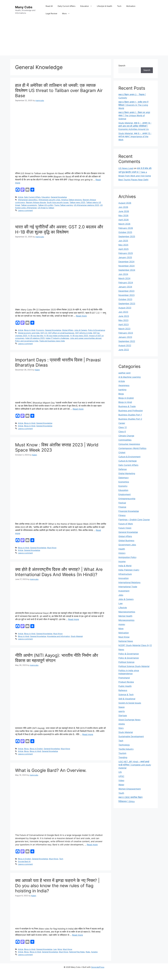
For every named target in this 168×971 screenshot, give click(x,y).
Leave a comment (25, 210)
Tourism (122, 753)
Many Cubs (23, 7)
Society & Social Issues (129, 703)
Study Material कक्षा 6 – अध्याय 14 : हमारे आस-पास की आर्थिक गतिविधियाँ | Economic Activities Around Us (134, 126)
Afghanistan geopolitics (28, 200)
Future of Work (125, 524)
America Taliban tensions (71, 200)
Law (55, 949)
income (122, 561)
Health (121, 549)
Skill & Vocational (126, 699)
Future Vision (124, 528)
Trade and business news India (52, 341)
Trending (122, 757)
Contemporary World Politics (132, 448)
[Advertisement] (84, 38)
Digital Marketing (126, 473)
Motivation (130, 6)
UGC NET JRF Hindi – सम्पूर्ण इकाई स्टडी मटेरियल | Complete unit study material (134, 764)
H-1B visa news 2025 (79, 336)
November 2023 (126, 295)
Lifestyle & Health (104, 6)
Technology (124, 745)
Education (84, 6)
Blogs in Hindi (29, 330)
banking (122, 389)
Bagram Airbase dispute (36, 202)
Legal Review (51, 13)
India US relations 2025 (35, 338)
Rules (88, 952)
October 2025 (125, 232)
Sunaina (94, 952)
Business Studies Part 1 (130, 415)
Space (121, 707)
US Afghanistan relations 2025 (86, 205)
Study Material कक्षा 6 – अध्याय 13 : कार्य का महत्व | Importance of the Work (134, 136)
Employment (124, 494)
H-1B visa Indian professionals (56, 336)
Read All (49, 6)
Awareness (123, 385)
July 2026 (123, 207)
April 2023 (123, 324)
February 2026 (125, 228)
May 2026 (123, 215)
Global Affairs (67, 330)
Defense (122, 469)
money (121, 624)
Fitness (122, 515)
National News (125, 641)
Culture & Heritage (127, 461)
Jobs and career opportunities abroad (85, 338)
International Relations (129, 582)
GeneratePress (97, 967)
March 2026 (124, 224)
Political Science (126, 662)
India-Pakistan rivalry (128, 570)
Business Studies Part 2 (130, 419)
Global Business (126, 540)
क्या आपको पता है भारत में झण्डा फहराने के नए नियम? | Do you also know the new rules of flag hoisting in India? (57, 885)
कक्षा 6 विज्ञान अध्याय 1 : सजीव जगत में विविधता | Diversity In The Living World (133, 105)
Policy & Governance (96, 330)
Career (121, 423)
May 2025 (123, 245)
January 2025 (125, 257)
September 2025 (126, 236)
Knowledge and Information (58, 636)
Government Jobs (127, 545)
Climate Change (126, 436)
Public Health (125, 686)
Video (121, 780)
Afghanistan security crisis (49, 200)
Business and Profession (130, 410)
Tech (119, 6)
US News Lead (125, 168)
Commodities (124, 440)
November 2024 (126, 266)
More (64, 13)
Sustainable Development (131, 736)
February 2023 (125, 333)
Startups (122, 715)
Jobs (120, 595)
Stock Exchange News (129, 719)
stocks (121, 724)
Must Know (51, 548)
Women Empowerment (129, 789)
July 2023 (123, 312)
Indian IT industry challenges (57, 338)
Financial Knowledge (128, 511)
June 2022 (123, 349)
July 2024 (123, 274)
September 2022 (126, 341)
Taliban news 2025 (77, 202)
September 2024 (126, 270)
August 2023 (124, 308)
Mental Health (125, 616)
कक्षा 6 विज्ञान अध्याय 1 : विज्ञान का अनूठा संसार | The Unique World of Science (134, 115)
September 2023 (126, 303)
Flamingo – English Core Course (134, 519)
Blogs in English (36, 749)
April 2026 (123, 219)
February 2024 (125, 282)
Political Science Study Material (133, 666)
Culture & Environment (129, 456)
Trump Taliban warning (63, 205)
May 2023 (123, 320)
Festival (122, 503)
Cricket (121, 452)
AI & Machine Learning (129, 377)
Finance (122, 507)
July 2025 (123, 240)
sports (121, 711)
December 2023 (126, 291)
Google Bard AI (24, 861)
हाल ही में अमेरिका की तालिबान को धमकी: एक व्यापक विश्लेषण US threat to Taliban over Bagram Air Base (59, 90)
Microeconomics (126, 620)
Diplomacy (123, 477)
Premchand (124, 678)
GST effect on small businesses (61, 333)
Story (121, 728)
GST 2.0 (43, 333)
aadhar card (124, 373)
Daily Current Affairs (66, 6)
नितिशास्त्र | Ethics (126, 801)
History (121, 553)
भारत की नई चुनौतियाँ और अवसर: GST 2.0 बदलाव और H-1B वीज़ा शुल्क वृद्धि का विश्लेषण (59, 229)
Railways (122, 690)
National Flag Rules (77, 952)
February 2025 (125, 253)
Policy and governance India (26, 341)
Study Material (77, 636)
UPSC (121, 776)
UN (120, 772)
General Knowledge (59, 197)
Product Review (126, 682)
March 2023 (124, 328)
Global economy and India (28, 333)
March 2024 (124, 278)
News (121, 649)
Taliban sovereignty (29, 205)
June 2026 (123, 211)
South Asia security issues (58, 202)
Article (20, 197)
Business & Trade (127, 406)
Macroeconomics (126, 612)
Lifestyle (122, 607)
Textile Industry (126, 749)
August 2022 (124, 345)
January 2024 (125, 287)
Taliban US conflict (45, 205)
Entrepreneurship (126, 498)
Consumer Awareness (129, 444)
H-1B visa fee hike (35, 336)
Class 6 (122, 431)
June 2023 (123, 316)
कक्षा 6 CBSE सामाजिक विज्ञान (130, 797)
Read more (81, 316)
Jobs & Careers (80, 330)
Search (121, 65)
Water (121, 784)
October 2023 (125, 299)
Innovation (123, 578)
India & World (124, 565)
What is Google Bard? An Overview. (50, 770)
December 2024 (126, 261)
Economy (40, 330)
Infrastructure (125, 574)
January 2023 (125, 337)
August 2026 (124, 203)
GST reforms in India (83, 333)
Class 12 (122, 427)
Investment (123, 591)
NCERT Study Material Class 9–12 (135, 645)
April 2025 (123, 249)
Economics (123, 482)
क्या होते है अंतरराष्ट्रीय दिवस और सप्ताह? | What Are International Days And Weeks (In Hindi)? (59, 572)
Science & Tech (126, 694)
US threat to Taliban (46, 208)
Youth (121, 793)
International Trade (127, 586)
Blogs (26, 749)
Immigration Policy (127, 557)
